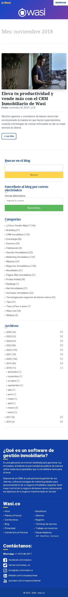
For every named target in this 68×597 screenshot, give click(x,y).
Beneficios (41, 511)
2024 (8, 341)
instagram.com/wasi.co (21, 570)
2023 (8, 345)
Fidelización (12, 248)
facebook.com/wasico (20, 560)
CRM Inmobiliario (15, 234)
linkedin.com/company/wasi (23, 575)
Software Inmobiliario (17, 292)
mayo (11, 398)
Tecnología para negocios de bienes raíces (28, 297)
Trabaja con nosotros (46, 528)
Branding (10, 230)
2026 (8, 332)
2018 (8, 368)
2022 (8, 350)
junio (10, 394)
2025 (8, 336)
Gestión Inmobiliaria (16, 252)
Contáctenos (11, 520)
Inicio (7, 511)
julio (10, 389)
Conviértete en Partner (16, 532)
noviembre (13, 376)
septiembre (14, 385)
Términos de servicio (46, 524)
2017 (8, 417)
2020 (8, 359)
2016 (8, 421)
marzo (11, 407)
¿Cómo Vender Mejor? (18, 225)
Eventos (10, 243)
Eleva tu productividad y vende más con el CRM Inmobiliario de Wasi (27, 98)
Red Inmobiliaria (14, 288)
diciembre (13, 371)
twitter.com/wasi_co (19, 565)
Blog (7, 524)
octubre (12, 380)
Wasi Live (11, 310)
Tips (8, 301)
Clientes (40, 515)
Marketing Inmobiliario (17, 257)
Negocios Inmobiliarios (18, 266)
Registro (40, 520)
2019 (8, 363)
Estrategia (11, 239)
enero (11, 412)
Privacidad (10, 528)
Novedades (12, 270)
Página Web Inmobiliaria (18, 275)
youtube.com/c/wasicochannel (24, 580)
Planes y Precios (13, 515)
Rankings (11, 284)
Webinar (10, 315)
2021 (8, 354)
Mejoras (10, 261)
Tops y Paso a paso (16, 306)
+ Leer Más (9, 136)
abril (10, 403)
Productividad (13, 279)
